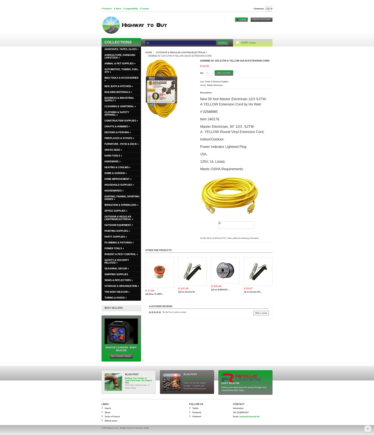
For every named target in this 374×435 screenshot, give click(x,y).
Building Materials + (118, 92)
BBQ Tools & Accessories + (121, 79)
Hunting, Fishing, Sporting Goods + (121, 197)
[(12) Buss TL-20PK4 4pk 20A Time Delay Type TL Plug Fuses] (159, 272)
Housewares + (114, 190)
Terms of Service (112, 416)
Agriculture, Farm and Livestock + (119, 56)
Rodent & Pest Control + (121, 254)
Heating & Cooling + (117, 167)
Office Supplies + (115, 211)
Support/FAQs (131, 9)
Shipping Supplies (116, 274)
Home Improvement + (117, 179)
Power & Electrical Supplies (216, 81)
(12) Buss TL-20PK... (154, 294)
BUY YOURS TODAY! (121, 356)
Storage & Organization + (121, 286)
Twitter (195, 408)
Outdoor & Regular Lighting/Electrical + (181, 52)
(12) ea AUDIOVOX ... (220, 290)
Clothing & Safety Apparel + (116, 113)
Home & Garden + (115, 173)
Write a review (261, 313)
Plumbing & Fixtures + (119, 242)
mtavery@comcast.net (249, 416)
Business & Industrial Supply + (119, 99)
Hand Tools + (113, 155)
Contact (145, 9)
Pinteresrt (196, 416)
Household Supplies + (119, 185)
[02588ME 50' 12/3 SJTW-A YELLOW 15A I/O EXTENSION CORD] (161, 61)
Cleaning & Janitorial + (120, 106)
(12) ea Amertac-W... (187, 292)
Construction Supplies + (121, 120)
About (118, 9)
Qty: (202, 73)
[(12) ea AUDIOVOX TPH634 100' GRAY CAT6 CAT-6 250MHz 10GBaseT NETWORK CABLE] (225, 270)
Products (107, 9)
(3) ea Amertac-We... (253, 292)
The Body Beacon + (117, 292)
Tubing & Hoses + (115, 297)
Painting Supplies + (117, 231)
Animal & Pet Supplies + (120, 63)
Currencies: (259, 9)
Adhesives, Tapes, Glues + (121, 49)
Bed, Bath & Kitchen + (118, 86)
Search (108, 408)
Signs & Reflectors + (118, 280)
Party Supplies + (115, 237)
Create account (261, 19)
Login (243, 19)
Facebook (196, 412)
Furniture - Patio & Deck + (121, 144)
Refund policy (111, 421)
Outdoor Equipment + (118, 225)
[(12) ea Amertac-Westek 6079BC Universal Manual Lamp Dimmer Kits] (192, 271)
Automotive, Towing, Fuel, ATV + (121, 70)
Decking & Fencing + (117, 132)
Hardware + (112, 161)
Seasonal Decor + (116, 268)
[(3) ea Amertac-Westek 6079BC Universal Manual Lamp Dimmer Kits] (258, 271)
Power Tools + (114, 248)
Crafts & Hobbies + (117, 126)
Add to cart (224, 73)
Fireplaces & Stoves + (119, 138)
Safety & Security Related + (116, 261)
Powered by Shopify (142, 428)
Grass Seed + (113, 150)
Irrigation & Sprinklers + (121, 205)
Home (148, 52)
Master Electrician (215, 85)
